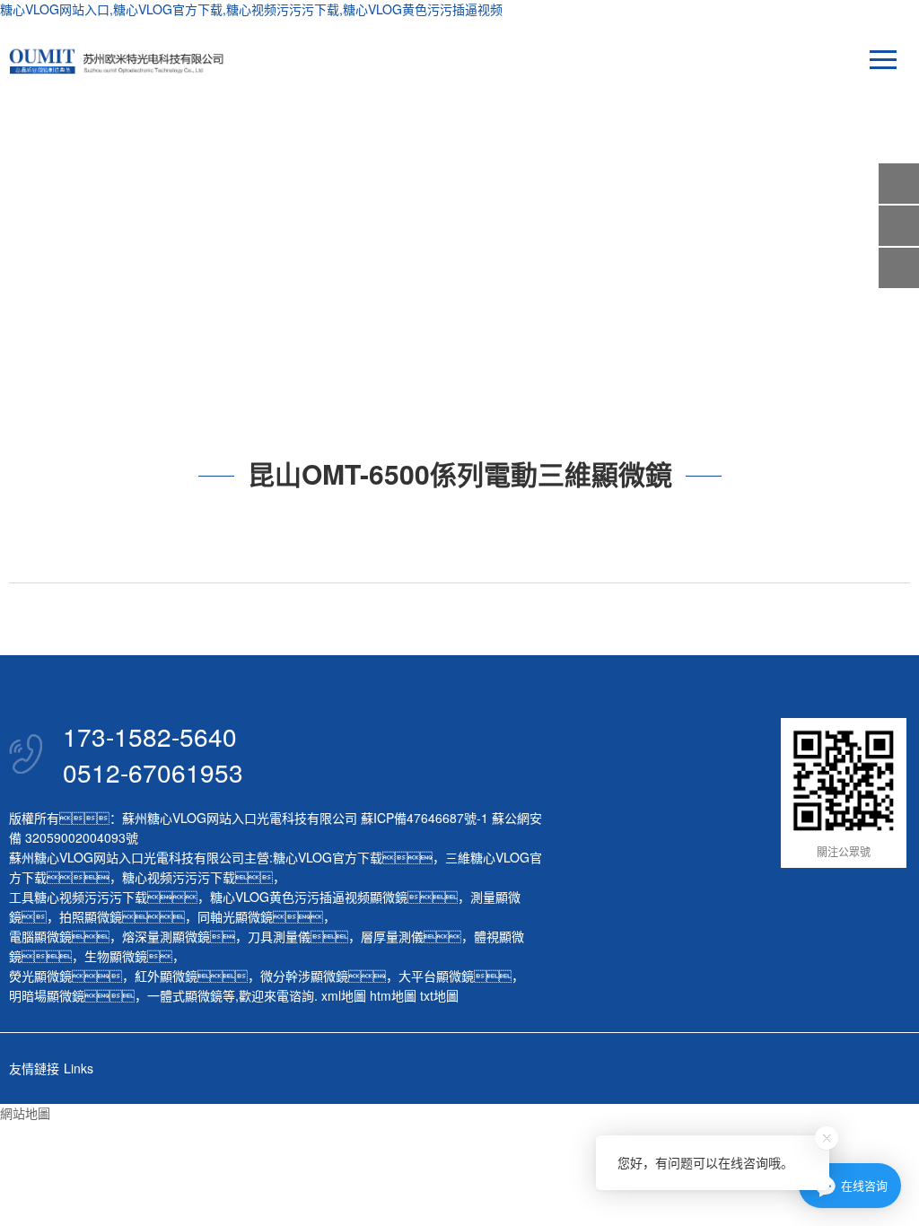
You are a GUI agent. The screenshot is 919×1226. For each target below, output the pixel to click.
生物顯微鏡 (115, 956)
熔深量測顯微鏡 (166, 936)
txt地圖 (439, 995)
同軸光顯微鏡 (235, 916)
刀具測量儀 (279, 936)
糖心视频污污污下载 (178, 877)
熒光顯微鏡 (40, 976)
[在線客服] (899, 226)
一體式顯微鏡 (185, 995)
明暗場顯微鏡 (46, 995)
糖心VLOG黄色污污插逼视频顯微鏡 (308, 897)
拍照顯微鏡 (90, 916)
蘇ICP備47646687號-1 (424, 818)
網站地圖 (25, 1113)
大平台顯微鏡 (436, 976)
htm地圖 (393, 995)
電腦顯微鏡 (40, 936)
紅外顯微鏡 (166, 976)
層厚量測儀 (392, 936)
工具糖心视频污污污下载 (78, 897)
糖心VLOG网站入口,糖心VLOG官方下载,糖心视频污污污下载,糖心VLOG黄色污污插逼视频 (251, 9)
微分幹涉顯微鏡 (304, 976)
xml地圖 (343, 995)
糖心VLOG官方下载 (327, 857)
